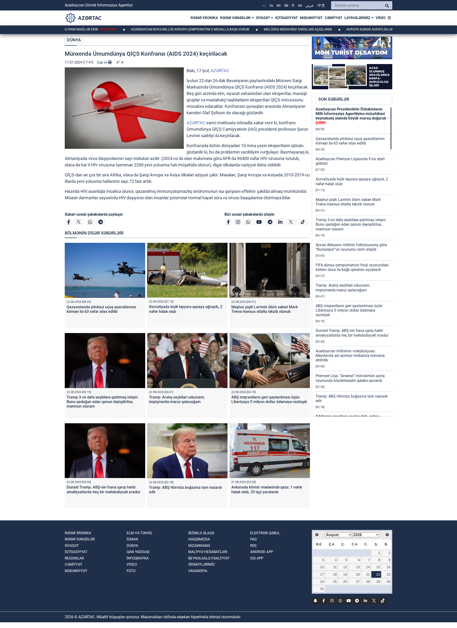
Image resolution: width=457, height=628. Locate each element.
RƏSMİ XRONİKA (204, 18)
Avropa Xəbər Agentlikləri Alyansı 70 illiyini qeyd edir (366, 29)
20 (358, 574)
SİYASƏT (263, 18)
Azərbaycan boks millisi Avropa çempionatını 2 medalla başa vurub (162, 29)
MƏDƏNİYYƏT (311, 18)
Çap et (102, 62)
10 (322, 567)
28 (368, 581)
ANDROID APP (261, 552)
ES (300, 5)
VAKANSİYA (197, 571)
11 (335, 567)
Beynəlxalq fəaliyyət (209, 558)
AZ (264, 5)
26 (345, 581)
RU (271, 5)
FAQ (253, 539)
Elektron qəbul (265, 533)
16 (388, 567)
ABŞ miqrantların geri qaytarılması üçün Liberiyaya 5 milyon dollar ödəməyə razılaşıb (269, 399)
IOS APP (256, 558)
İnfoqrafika (138, 558)
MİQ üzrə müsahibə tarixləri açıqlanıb (269, 29)
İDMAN (132, 539)
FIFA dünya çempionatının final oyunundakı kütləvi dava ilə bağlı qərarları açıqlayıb (352, 267)
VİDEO (381, 18)
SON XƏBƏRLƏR (333, 99)
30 (388, 581)
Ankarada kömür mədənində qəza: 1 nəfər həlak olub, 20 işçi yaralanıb (266, 489)
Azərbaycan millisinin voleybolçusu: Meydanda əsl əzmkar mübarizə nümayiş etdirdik (350, 355)
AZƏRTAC (220, 70)
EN (279, 5)
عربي (309, 5)
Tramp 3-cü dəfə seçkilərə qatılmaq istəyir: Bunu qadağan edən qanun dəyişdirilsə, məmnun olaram (103, 402)
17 (322, 574)
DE (286, 5)
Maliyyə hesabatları (207, 552)
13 (358, 567)
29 (378, 581)
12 (345, 567)
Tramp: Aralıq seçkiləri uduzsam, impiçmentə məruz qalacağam (177, 399)
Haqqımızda (199, 539)
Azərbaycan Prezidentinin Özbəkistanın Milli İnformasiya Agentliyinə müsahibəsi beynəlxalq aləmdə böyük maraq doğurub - (352, 116)
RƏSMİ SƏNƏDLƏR (236, 18)
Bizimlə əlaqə (201, 533)
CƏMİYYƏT (333, 18)
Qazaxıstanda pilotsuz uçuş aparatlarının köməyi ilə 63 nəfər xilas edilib (101, 309)
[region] (354, 261)
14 (368, 567)
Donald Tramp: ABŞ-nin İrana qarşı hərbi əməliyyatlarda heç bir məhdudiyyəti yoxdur (103, 489)
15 (378, 567)
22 (378, 574)
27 (358, 581)
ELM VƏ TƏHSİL (140, 533)
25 (335, 581)
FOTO (131, 571)
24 (322, 581)
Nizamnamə (199, 545)
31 (322, 589)
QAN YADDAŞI (138, 552)
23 (388, 574)
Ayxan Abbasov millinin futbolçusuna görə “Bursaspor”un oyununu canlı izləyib (351, 247)
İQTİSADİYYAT (286, 18)
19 (345, 574)
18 (335, 574)
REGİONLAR (74, 558)
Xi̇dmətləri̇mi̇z (201, 564)
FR (293, 5)
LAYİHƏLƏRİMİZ (357, 18)
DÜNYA (74, 39)
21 (368, 574)
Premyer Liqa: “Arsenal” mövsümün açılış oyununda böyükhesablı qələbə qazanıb (350, 378)
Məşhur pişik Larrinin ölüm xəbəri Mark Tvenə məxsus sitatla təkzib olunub (264, 309)
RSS (253, 545)
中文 (321, 5)
